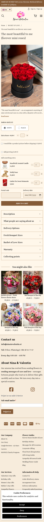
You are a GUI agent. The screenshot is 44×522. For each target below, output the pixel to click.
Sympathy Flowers (7, 489)
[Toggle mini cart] (35, 16)
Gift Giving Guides (28, 455)
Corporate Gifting (28, 448)
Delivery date (28, 190)
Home (3, 25)
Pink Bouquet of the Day (32, 327)
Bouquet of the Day (11, 327)
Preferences (22, 516)
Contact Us (26, 476)
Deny (22, 510)
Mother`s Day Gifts (7, 486)
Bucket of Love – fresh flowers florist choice (9, 296)
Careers (4, 449)
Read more (5, 116)
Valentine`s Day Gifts (8, 476)
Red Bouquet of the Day (33, 295)
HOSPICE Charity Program (10, 452)
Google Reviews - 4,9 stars (10, 445)
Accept (22, 504)
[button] (22, 214)
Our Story (4, 442)
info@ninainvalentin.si (11, 344)
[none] (6, 9)
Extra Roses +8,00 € (7, 135)
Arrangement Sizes (29, 482)
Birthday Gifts (6, 479)
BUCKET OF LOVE (14, 25)
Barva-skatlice (7, 122)
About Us (4, 439)
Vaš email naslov (8, 400)
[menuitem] (6, 9)
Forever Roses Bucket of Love (32, 438)
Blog (23, 465)
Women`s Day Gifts (7, 482)
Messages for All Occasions (31, 445)
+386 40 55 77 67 (26, 349)
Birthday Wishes (28, 441)
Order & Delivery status (30, 479)
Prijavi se (7, 411)
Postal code (5, 190)
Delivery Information (29, 486)
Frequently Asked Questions (32, 489)
